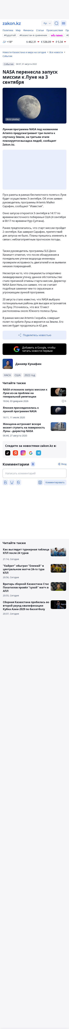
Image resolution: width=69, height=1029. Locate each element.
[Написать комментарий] (34, 473)
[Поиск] (56, 23)
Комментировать (55, 482)
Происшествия (54, 30)
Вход (63, 464)
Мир (18, 30)
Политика (8, 30)
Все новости (56, 52)
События (7, 56)
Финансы (28, 30)
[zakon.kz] (12, 23)
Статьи (40, 30)
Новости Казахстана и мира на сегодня (24, 52)
